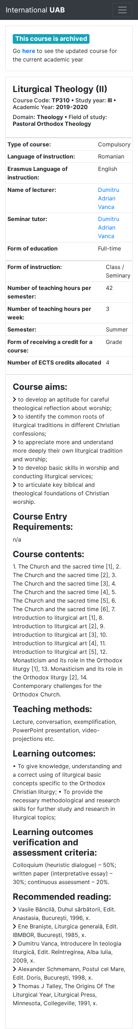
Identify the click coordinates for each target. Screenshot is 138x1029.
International (35, 10)
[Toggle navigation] (122, 10)
